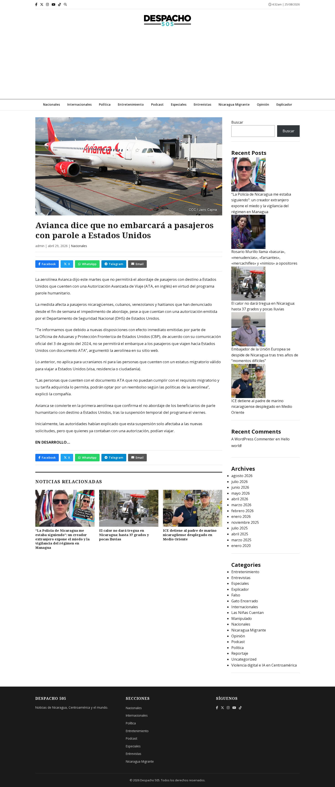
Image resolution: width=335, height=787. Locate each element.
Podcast (157, 104)
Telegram (116, 264)
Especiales (178, 104)
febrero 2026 (242, 510)
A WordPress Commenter (253, 439)
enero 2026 (241, 516)
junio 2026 (240, 487)
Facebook (49, 264)
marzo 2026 (241, 504)
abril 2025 (239, 534)
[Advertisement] (167, 65)
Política (105, 104)
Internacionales (79, 104)
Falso (235, 595)
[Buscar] (65, 4)
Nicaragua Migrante (234, 104)
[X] (41, 4)
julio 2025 (239, 528)
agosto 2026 (242, 475)
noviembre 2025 (245, 522)
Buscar (237, 122)
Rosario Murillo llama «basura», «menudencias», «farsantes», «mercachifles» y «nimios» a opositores (264, 257)
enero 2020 (241, 545)
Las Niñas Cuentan (247, 612)
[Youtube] (53, 4)
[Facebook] (36, 4)
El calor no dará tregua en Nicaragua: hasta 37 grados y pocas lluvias (124, 534)
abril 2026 (239, 498)
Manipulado (241, 618)
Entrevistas (202, 104)
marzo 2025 (241, 539)
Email (140, 264)
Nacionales (51, 104)
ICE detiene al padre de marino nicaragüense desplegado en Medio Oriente (189, 534)
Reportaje (239, 653)
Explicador (284, 104)
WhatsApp (89, 264)
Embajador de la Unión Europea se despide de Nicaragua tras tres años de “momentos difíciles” (264, 355)
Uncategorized (243, 659)
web (154, 350)
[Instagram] (47, 4)
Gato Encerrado (244, 600)
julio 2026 (239, 481)
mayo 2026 (240, 493)
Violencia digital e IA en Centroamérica (264, 665)
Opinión (263, 104)
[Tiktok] (59, 4)
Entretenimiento (131, 104)
